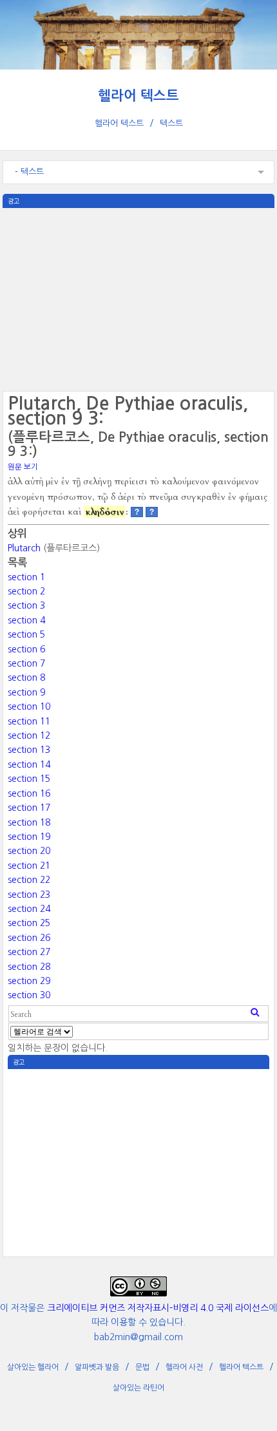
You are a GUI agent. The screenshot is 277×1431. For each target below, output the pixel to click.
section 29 (29, 980)
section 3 (26, 605)
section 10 (29, 706)
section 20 (29, 850)
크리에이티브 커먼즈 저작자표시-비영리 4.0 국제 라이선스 (158, 1308)
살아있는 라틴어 (138, 1388)
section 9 (26, 692)
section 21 (29, 865)
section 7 (26, 663)
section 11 (29, 721)
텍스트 (171, 123)
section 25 (29, 922)
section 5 (26, 634)
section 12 (29, 735)
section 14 (29, 764)
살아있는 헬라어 (33, 1367)
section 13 (29, 749)
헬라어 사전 (184, 1367)
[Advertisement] (138, 298)
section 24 (29, 908)
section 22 (29, 879)
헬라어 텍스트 (138, 95)
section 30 (29, 995)
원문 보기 (23, 467)
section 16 (29, 793)
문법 (142, 1367)
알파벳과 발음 (97, 1367)
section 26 (29, 937)
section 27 (29, 951)
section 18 (29, 822)
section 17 (29, 807)
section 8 (26, 677)
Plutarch (24, 548)
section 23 (29, 894)
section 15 (29, 778)
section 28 (29, 966)
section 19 (29, 836)
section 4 (26, 620)
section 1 (26, 577)
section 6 (26, 649)
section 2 (26, 591)
